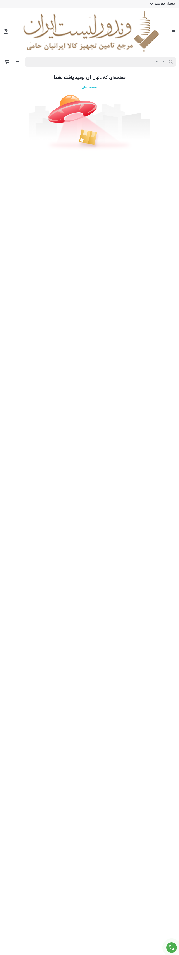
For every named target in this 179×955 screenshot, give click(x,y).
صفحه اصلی (89, 87)
